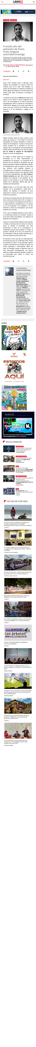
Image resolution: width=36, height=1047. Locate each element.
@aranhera (29, 65)
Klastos (9, 415)
